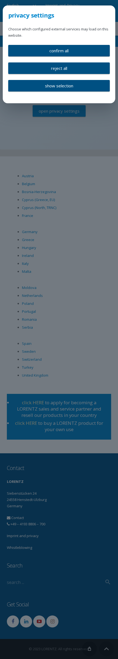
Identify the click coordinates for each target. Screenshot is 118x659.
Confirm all (59, 50)
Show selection (59, 85)
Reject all (59, 68)
